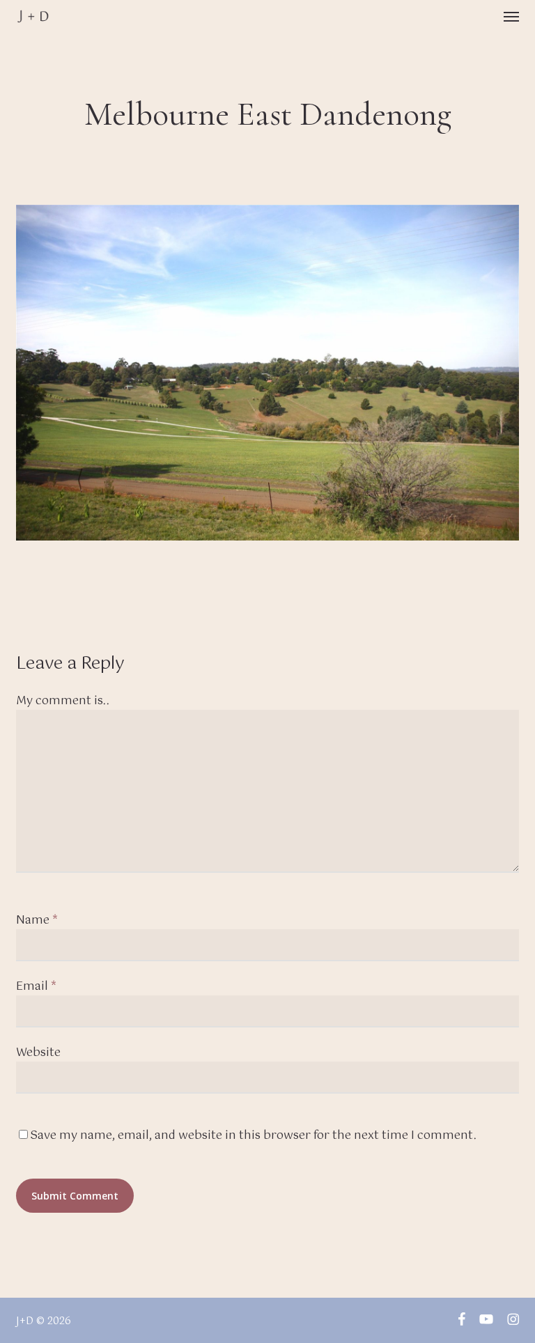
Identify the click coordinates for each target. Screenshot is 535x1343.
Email (36, 986)
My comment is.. (62, 701)
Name (37, 920)
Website (38, 1052)
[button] (511, 17)
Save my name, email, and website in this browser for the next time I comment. (253, 1135)
